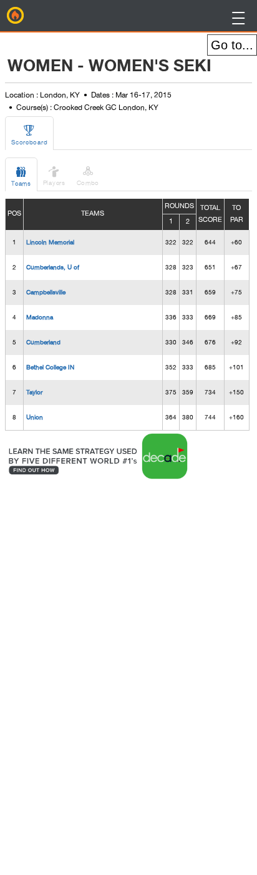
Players (54, 175)
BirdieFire (15, 15)
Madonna (39, 317)
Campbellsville (45, 292)
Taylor (34, 392)
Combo (88, 175)
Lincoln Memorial (50, 242)
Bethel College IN (50, 367)
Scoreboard (29, 134)
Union (34, 417)
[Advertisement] (106, 669)
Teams (21, 176)
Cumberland (43, 342)
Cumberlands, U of (52, 267)
